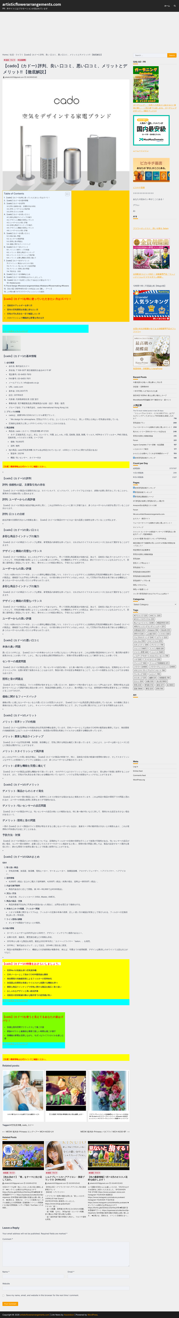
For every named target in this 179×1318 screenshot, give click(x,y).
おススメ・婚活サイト (141, 518)
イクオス (164, 634)
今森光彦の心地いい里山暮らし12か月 (147, 382)
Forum (135, 440)
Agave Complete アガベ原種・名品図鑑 (148, 445)
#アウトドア (140, 615)
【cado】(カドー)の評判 (15, 203)
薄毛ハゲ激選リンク (140, 589)
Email (71, 1272)
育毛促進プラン (139, 423)
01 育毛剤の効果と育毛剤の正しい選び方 (148, 501)
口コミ (138, 681)
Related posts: (15, 283)
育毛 (137, 685)
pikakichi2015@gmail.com (14, 77)
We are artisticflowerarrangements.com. (149, 514)
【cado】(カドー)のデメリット (17, 261)
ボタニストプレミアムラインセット (149, 670)
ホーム (167, 6)
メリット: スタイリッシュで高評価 (22, 255)
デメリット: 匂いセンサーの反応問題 (22, 266)
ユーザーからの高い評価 (18, 222)
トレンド (140, 648)
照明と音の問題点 (16, 241)
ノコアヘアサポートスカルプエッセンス (151, 656)
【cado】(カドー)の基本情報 (17, 200)
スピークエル (155, 641)
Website (6, 1283)
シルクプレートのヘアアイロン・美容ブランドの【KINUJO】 (65, 1178)
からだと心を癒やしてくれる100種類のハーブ (150, 453)
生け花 (162, 681)
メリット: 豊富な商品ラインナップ (22, 252)
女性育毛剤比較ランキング (145, 458)
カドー (31, 1125)
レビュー (155, 674)
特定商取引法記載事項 (141, 550)
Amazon (153, 630)
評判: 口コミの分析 (16, 212)
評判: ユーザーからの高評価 (20, 209)
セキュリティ (141, 645)
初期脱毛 (164, 677)
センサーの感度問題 (17, 239)
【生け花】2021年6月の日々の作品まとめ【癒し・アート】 (30, 289)
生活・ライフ (10, 60)
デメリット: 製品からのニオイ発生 (21, 263)
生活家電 (22, 60)
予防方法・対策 (15, 271)
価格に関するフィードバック (20, 244)
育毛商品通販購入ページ (144, 496)
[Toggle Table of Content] (66, 194)
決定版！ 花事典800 (141, 386)
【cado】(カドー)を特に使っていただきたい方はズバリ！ (27, 197)
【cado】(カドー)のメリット (17, 247)
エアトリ (161, 637)
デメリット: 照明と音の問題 (19, 269)
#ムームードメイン (144, 623)
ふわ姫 (151, 634)
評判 (159, 689)
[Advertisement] (89, 30)
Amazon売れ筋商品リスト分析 (145, 505)
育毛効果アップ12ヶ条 (141, 580)
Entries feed (138, 771)
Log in (135, 766)
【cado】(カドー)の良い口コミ (18, 214)
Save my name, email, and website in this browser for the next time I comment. (42, 1295)
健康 (152, 677)
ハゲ (137, 659)
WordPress (93, 1314)
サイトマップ (138, 527)
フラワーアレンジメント (162, 667)
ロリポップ (140, 677)
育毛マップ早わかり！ (141, 563)
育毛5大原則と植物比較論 (143, 436)
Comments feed (139, 775)
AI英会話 (139, 630)
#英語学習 (163, 623)
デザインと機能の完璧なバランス (22, 220)
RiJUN (165, 630)
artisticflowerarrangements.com (31, 4)
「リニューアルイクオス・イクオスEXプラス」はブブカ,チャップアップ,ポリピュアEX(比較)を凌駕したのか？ (153, 415)
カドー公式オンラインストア (15, 331)
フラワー (140, 667)
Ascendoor (69, 1314)
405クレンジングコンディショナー (149, 626)
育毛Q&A (136, 558)
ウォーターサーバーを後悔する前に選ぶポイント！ (152, 427)
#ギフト (155, 615)
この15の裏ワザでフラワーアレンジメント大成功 (25, 292)
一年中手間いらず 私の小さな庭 (145, 391)
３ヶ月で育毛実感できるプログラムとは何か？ (151, 594)
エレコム (139, 641)
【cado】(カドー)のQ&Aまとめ (18, 274)
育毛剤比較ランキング (143, 492)
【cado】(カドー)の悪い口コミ (18, 233)
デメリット (157, 645)
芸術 (138, 689)
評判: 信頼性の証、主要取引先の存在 (22, 206)
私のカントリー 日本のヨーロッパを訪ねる (149, 431)
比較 (149, 681)
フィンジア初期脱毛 (159, 663)
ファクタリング (152, 659)
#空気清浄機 (15, 1125)
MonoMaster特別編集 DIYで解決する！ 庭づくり (152, 400)
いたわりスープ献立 (140, 449)
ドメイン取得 (157, 648)
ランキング (140, 674)
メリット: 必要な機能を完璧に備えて (23, 258)
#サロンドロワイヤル (144, 619)
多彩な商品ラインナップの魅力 (20, 217)
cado (24, 1125)
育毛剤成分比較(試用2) (142, 576)
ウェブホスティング (143, 637)
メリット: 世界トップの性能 (19, 250)
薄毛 (149, 689)
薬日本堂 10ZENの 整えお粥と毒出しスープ (150, 395)
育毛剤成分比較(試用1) (141, 572)
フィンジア (140, 663)
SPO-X (139, 634)
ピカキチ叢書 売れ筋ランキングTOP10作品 (149, 538)
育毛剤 (149, 685)
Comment (7, 1239)
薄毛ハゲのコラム (140, 585)
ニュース (157, 652)
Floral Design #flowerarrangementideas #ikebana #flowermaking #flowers (37, 286)
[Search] (175, 6)
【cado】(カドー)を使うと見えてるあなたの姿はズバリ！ (29, 280)
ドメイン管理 (141, 652)
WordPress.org (139, 780)
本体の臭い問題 (14, 236)
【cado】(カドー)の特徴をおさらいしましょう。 (25, 277)
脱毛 (160, 685)
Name (5, 1272)
